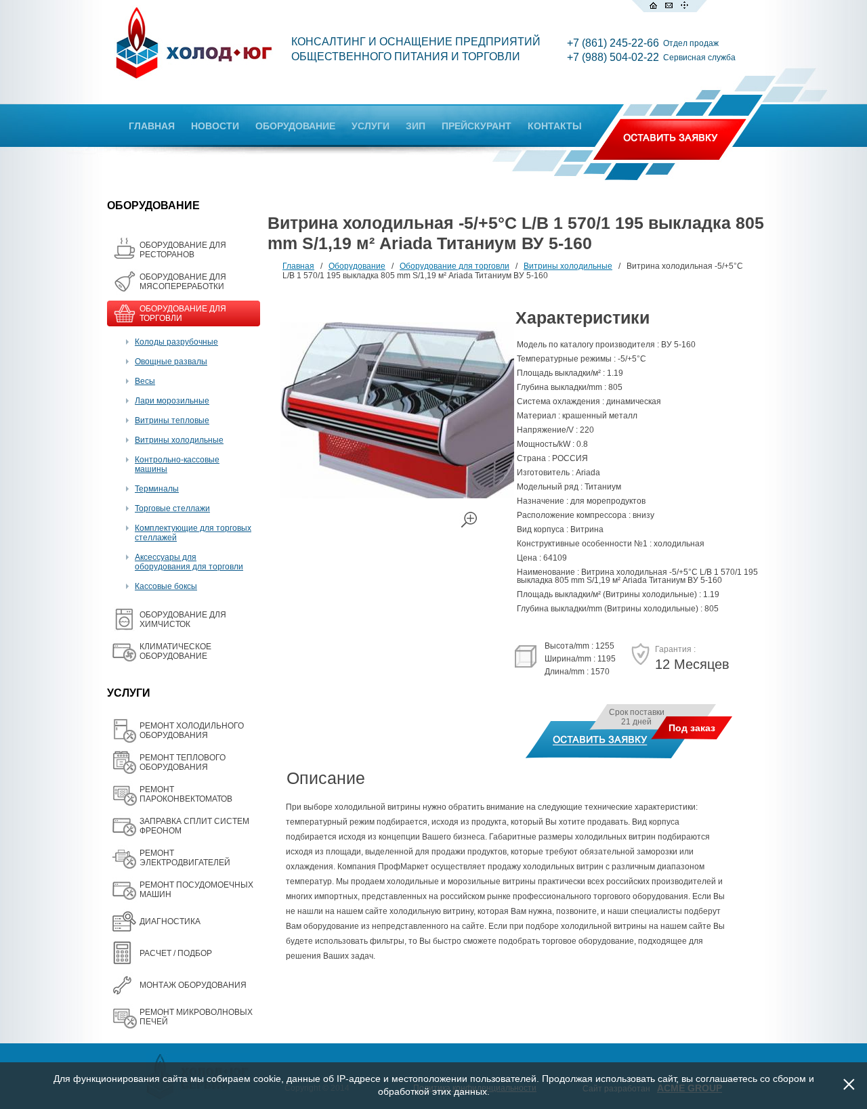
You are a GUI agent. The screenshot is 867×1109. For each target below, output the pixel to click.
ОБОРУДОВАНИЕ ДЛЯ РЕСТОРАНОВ (183, 249)
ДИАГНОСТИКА (170, 921)
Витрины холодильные (179, 440)
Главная (298, 266)
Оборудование (357, 266)
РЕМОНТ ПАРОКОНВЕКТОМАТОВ (186, 794)
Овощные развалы (171, 361)
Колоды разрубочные (176, 342)
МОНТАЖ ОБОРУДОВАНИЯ (193, 985)
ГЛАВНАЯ (152, 126)
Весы (145, 381)
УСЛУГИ (370, 126)
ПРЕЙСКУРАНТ (476, 126)
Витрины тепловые (172, 420)
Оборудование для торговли (454, 266)
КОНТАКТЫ (555, 126)
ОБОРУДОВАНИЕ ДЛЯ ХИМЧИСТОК (183, 619)
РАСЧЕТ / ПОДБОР (176, 953)
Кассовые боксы (166, 586)
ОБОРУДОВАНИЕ (295, 126)
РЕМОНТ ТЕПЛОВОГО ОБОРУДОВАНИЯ (183, 762)
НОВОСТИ (215, 126)
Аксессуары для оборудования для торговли (189, 561)
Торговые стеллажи (172, 508)
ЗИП (415, 126)
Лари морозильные (172, 401)
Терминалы (157, 489)
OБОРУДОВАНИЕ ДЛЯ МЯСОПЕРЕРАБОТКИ (183, 281)
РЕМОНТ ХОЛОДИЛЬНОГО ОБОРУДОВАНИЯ (192, 730)
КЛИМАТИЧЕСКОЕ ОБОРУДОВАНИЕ (175, 651)
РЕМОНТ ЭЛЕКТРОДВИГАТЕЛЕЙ (185, 857)
